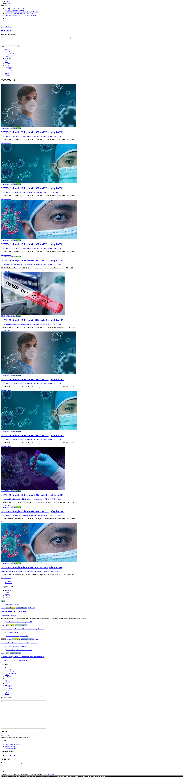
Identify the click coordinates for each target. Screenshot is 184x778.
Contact (7, 75)
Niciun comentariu (36, 136)
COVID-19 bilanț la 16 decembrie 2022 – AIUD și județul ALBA (32, 244)
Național (11, 53)
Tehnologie (8, 58)
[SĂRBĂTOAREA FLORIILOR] (11, 604)
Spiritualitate (31, 608)
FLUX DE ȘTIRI (10, 755)
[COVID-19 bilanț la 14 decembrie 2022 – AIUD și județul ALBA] (33, 314)
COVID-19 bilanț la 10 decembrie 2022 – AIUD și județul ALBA (32, 511)
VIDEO (7, 74)
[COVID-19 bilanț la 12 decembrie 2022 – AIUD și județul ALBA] (39, 429)
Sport (6, 60)
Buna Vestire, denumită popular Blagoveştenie (19, 13)
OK (106, 776)
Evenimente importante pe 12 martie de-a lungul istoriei (21, 15)
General (3, 639)
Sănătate (7, 63)
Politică (7, 56)
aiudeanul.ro (50, 774)
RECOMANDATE (21, 608)
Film (9, 69)
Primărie (7, 595)
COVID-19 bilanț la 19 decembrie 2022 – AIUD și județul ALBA (32, 188)
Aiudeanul (27, 136)
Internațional (12, 55)
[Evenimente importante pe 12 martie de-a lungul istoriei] (18, 650)
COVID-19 (4, 128)
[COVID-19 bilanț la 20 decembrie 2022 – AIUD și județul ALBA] (38, 126)
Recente (12, 608)
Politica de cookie (10, 746)
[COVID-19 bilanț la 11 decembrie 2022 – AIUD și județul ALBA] (33, 489)
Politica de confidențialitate (13, 744)
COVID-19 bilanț (55, 136)
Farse (6, 592)
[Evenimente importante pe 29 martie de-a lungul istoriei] (18, 622)
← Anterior (8, 581)
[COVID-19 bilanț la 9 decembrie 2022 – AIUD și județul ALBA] (39, 561)
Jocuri (10, 70)
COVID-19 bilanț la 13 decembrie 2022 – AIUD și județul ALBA (32, 379)
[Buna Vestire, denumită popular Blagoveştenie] (16, 636)
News (6, 50)
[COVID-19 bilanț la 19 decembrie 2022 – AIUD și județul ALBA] (39, 182)
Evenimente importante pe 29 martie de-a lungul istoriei (21, 12)
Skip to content (5, 1)
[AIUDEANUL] (7, 735)
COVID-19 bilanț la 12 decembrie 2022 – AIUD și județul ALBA (32, 435)
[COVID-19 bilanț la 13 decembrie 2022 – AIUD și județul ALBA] (38, 373)
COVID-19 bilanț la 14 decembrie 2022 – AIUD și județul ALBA (32, 320)
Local (10, 51)
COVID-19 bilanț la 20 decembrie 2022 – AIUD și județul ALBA (32, 132)
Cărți (9, 72)
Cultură (7, 65)
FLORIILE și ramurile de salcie (14, 10)
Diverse (7, 590)
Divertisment (8, 67)
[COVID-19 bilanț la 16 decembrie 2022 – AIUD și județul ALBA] (39, 238)
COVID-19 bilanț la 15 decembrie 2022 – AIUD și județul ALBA (32, 260)
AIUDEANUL (6, 31)
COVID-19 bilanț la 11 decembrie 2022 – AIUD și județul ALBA (32, 495)
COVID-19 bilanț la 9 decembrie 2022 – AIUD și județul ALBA (31, 567)
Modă (6, 62)
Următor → (8, 583)
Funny (7, 594)
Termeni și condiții (10, 748)
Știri (6, 597)
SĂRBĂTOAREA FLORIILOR (15, 8)
